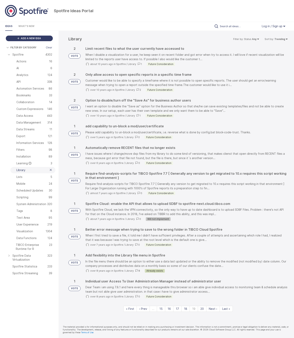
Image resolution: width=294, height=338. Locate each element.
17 (177, 308)
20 (202, 308)
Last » (226, 308)
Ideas (8, 26)
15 (161, 308)
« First (130, 308)
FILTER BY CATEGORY (23, 47)
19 (193, 308)
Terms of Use (87, 332)
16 (169, 308)
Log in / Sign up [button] (272, 26)
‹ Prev (143, 308)
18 (185, 308)
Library (132, 64)
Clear (49, 47)
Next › (213, 308)
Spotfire (121, 64)
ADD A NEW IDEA (30, 38)
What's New (26, 26)
